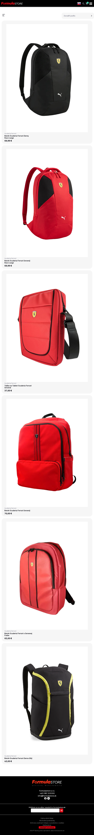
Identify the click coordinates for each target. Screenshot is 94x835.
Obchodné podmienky (47, 820)
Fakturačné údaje (47, 818)
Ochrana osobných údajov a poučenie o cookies (47, 823)
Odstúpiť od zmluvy (47, 827)
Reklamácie (47, 825)
